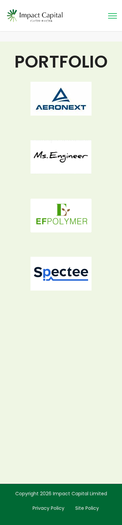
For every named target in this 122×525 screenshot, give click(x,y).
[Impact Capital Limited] (34, 14)
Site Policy (87, 508)
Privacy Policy (48, 508)
